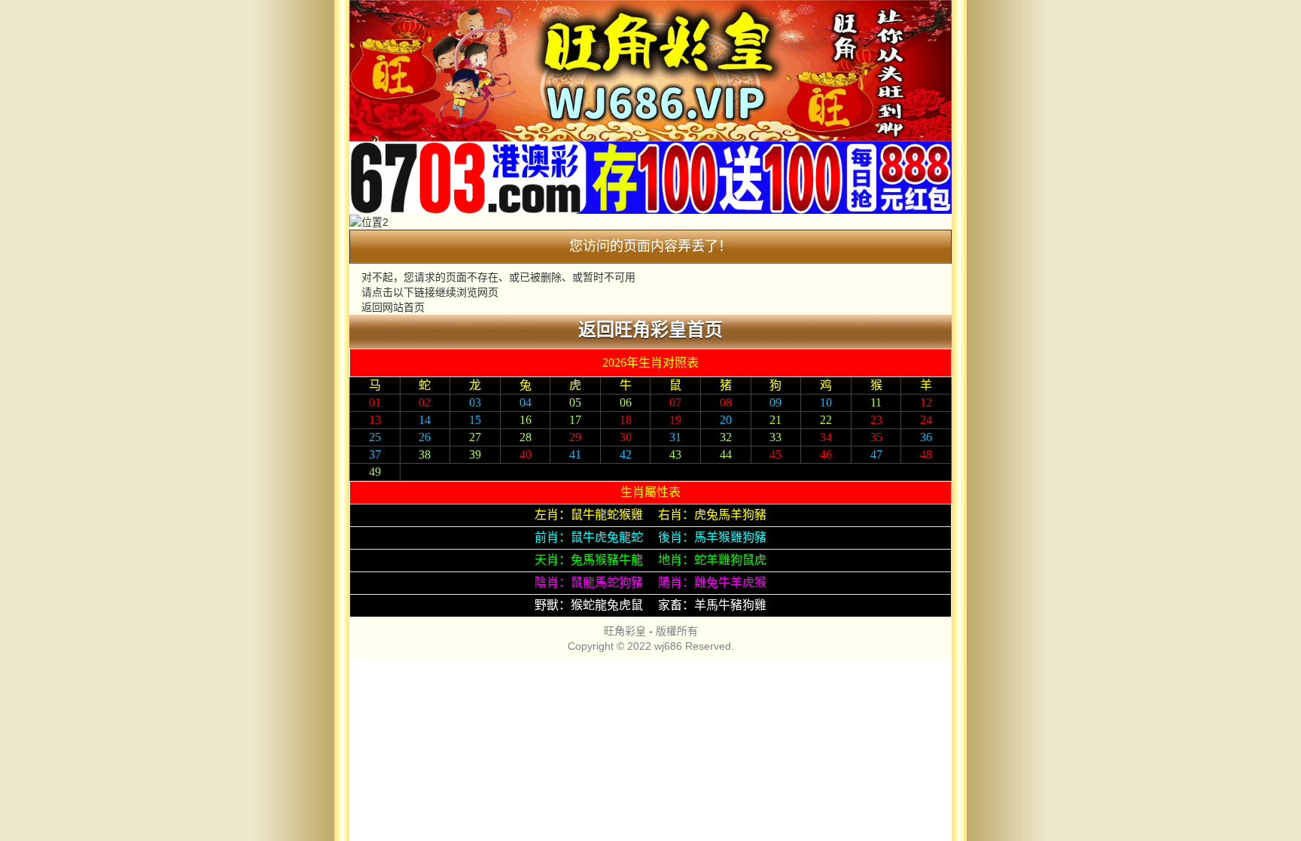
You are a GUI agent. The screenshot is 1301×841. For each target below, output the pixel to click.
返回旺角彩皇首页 (650, 330)
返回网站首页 (393, 307)
